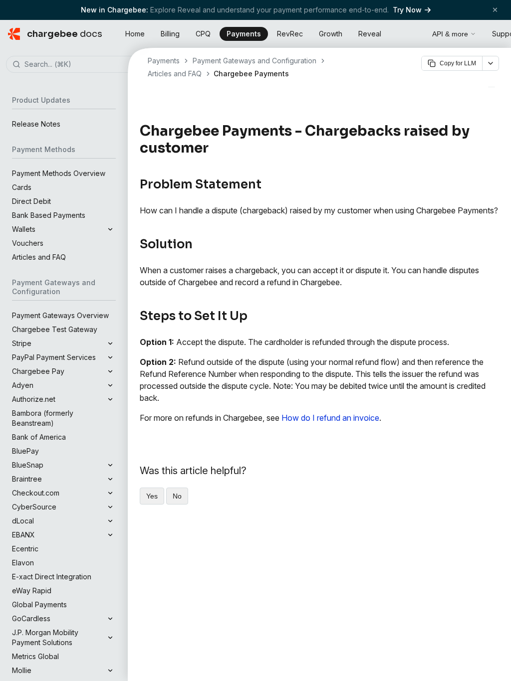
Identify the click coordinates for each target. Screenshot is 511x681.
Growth (330, 33)
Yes (152, 496)
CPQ (203, 33)
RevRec (290, 33)
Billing (170, 33)
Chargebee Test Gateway (54, 329)
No (177, 496)
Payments (244, 33)
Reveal (369, 33)
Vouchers (27, 243)
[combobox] (79, 65)
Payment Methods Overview (58, 173)
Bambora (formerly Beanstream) (42, 418)
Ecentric (25, 548)
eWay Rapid (31, 590)
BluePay (25, 451)
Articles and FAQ (39, 257)
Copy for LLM (458, 63)
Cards (21, 187)
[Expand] (110, 229)
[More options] (491, 63)
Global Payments (39, 604)
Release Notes (36, 124)
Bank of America (39, 437)
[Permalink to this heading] (214, 148)
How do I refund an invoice (330, 418)
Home (135, 33)
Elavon (23, 562)
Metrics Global (35, 656)
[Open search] (413, 32)
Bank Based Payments (48, 215)
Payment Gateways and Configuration (254, 60)
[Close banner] (495, 9)
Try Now (407, 9)
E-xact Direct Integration (51, 576)
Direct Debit (31, 201)
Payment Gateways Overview (60, 315)
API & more (450, 34)
